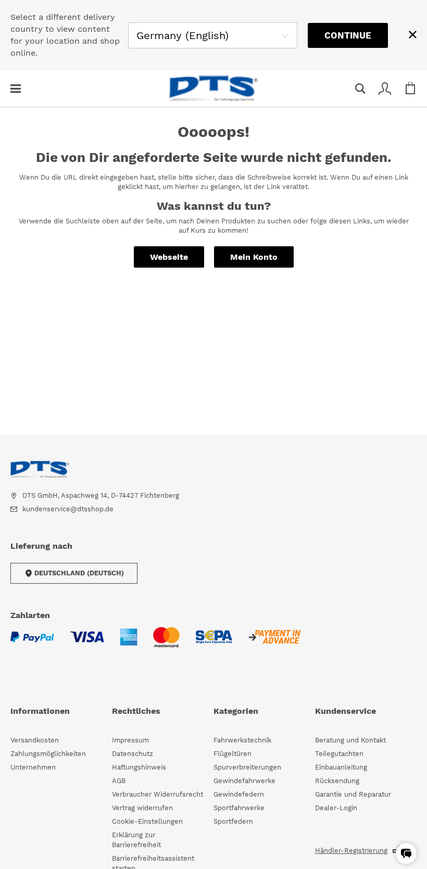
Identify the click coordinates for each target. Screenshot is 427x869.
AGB (118, 781)
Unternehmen (33, 767)
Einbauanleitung (341, 767)
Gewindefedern (239, 794)
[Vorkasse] (274, 643)
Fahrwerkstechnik (242, 740)
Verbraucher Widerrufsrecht (157, 794)
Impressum (130, 740)
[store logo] (213, 88)
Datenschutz (132, 754)
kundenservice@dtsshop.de (68, 509)
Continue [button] (347, 35)
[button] (406, 853)
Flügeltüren (233, 754)
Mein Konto (254, 257)
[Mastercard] (166, 643)
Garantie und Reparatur (353, 794)
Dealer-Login (336, 808)
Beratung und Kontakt (350, 740)
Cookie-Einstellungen (147, 821)
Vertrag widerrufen (142, 808)
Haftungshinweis (139, 767)
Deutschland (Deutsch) (79, 573)
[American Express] (128, 643)
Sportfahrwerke (239, 808)
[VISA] (87, 643)
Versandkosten (34, 740)
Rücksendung (337, 781)
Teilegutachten (339, 754)
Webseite (169, 257)
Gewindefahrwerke (244, 781)
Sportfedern (233, 821)
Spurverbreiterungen (247, 767)
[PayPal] (32, 643)
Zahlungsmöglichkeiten (48, 754)
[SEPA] (213, 643)
